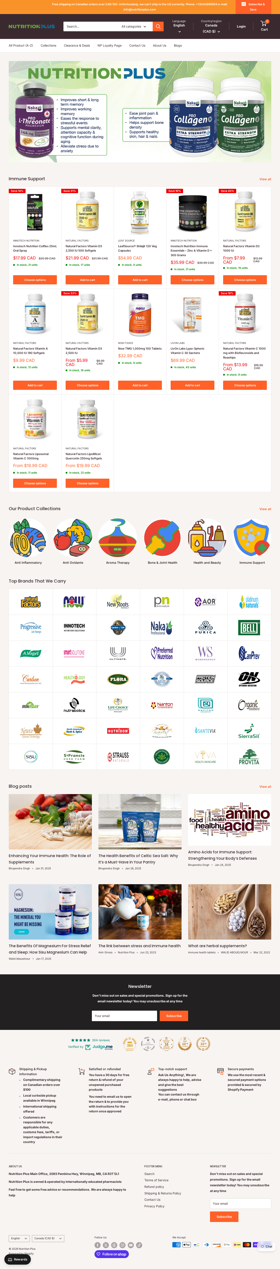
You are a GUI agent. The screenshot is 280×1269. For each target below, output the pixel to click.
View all (265, 179)
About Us (159, 45)
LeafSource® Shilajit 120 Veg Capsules (137, 248)
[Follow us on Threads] (114, 1245)
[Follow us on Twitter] (106, 1245)
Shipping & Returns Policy (162, 1193)
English (15, 1238)
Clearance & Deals (77, 45)
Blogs (178, 45)
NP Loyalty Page (110, 45)
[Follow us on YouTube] (131, 1245)
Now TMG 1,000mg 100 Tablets (140, 348)
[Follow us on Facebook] (97, 1245)
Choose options (35, 280)
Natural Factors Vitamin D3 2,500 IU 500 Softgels (84, 248)
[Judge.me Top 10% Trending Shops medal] (203, 1044)
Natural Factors (77, 240)
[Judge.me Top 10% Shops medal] (185, 1044)
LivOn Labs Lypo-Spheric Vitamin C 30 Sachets (188, 351)
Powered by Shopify (21, 1253)
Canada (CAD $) (44, 1238)
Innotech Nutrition (26, 240)
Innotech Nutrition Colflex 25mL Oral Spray (35, 248)
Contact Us (137, 45)
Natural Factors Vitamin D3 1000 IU (241, 248)
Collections (48, 45)
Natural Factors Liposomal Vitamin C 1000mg (31, 456)
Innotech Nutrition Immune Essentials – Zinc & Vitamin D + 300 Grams (191, 250)
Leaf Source (126, 240)
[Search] (158, 26)
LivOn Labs (178, 343)
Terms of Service (156, 1180)
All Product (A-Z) (21, 45)
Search (149, 1174)
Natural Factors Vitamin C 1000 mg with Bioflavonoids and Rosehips (244, 353)
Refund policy (154, 1186)
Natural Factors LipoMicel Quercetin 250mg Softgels (84, 456)
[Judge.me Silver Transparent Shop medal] (148, 1044)
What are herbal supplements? (217, 946)
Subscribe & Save (256, 6)
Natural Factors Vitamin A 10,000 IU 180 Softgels (30, 351)
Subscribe (174, 1016)
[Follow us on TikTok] (139, 1245)
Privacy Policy (154, 1206)
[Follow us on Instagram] (122, 1245)
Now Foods (125, 343)
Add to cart (87, 280)
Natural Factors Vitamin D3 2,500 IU (84, 351)
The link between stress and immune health (139, 946)
